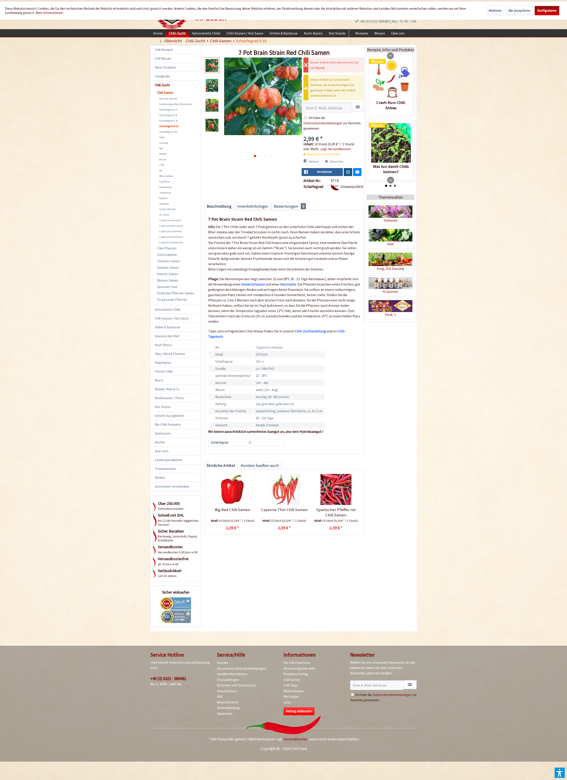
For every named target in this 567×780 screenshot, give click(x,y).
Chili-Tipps (291, 685)
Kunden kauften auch (260, 465)
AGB (220, 696)
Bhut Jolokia (166, 176)
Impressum (224, 713)
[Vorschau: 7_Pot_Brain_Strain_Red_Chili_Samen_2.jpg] (212, 85)
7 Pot (162, 165)
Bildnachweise (294, 691)
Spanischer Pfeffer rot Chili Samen (336, 512)
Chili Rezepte (164, 50)
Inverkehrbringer (252, 206)
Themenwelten (165, 469)
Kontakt (222, 663)
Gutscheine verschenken (172, 486)
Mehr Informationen (49, 13)
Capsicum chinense (170, 231)
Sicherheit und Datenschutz (236, 685)
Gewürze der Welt (167, 336)
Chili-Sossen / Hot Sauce (172, 318)
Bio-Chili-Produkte (168, 424)
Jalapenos (165, 192)
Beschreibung (219, 206)
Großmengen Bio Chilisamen (175, 104)
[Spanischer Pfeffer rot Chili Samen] (335, 489)
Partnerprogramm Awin (299, 668)
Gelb (161, 137)
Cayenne (164, 181)
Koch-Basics (163, 345)
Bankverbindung (228, 708)
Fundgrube (162, 76)
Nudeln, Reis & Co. (167, 389)
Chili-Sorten (292, 680)
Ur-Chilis (164, 214)
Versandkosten (295, 739)
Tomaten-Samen (168, 261)
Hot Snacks (163, 407)
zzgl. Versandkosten (335, 149)
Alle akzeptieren (519, 10)
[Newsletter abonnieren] (410, 684)
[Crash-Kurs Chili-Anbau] (391, 79)
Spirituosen (163, 433)
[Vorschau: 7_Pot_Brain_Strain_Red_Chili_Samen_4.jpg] (212, 125)
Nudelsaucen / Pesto (169, 398)
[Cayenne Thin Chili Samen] (284, 489)
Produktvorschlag (296, 674)
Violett (162, 153)
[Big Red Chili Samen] (232, 489)
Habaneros (165, 187)
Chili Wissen (163, 58)
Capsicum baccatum (171, 225)
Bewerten (336, 161)
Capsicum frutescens (171, 236)
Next (390, 180)
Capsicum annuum (170, 220)
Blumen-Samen (167, 280)
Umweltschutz (227, 691)
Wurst (159, 380)
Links (287, 702)
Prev (390, 55)
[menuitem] (158, 33)
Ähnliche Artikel (221, 465)
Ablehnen (495, 10)
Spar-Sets (162, 451)
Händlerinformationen (232, 674)
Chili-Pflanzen (166, 248)
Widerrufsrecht (227, 702)
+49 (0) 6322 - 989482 (168, 678)
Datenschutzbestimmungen (322, 123)
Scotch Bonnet (167, 209)
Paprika (163, 198)
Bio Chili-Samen (168, 98)
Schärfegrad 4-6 (168, 115)
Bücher (160, 442)
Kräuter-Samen (167, 274)
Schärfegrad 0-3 (168, 109)
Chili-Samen (165, 92)
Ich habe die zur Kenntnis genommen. (332, 123)
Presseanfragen (228, 680)
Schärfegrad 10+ (168, 131)
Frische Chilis (164, 371)
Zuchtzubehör (167, 255)
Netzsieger (291, 696)
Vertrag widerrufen (299, 711)
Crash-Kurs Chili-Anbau (391, 105)
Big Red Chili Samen (232, 509)
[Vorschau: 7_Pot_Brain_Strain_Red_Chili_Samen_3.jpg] (212, 105)
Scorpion (164, 203)
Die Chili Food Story (297, 663)
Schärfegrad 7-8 (168, 120)
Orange (163, 142)
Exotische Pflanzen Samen (175, 293)
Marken (160, 477)
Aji (160, 170)
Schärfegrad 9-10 (169, 126)
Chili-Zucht (162, 85)
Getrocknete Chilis (168, 309)
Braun (162, 159)
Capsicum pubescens (171, 242)
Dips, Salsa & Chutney (170, 354)
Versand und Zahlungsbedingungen (241, 668)
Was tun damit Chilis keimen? (391, 169)
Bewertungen (289, 206)
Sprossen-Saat (167, 287)
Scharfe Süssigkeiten (169, 416)
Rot (161, 148)
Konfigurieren (547, 10)
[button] (560, 773)
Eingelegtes (163, 362)
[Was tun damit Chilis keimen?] (391, 143)
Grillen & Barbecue (167, 327)
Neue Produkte (165, 67)
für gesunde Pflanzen (172, 299)
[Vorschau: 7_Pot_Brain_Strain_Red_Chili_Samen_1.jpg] (212, 65)
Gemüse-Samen (168, 267)
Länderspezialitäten (169, 460)
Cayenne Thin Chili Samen (284, 509)
